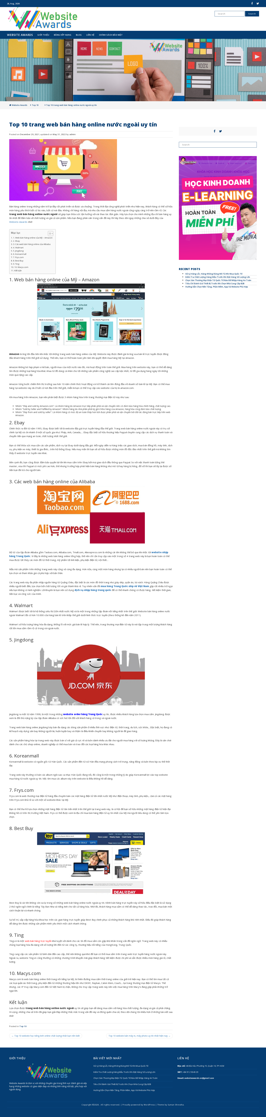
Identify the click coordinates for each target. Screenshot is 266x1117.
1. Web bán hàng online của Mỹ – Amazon (32, 237)
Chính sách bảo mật (111, 34)
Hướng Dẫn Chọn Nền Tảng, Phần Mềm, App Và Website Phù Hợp (216, 286)
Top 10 (35, 105)
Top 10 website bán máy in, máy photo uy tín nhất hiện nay (139, 1035)
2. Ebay (16, 241)
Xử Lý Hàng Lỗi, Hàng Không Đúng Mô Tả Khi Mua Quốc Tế (213, 273)
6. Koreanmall (19, 254)
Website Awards (20, 35)
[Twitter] (256, 3)
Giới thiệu (43, 34)
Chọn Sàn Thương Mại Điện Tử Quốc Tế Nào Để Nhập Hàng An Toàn (218, 280)
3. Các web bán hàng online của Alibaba (31, 244)
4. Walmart (18, 247)
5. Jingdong (18, 250)
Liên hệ (90, 34)
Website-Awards (18, 221)
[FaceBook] (250, 3)
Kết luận (18, 270)
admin (72, 134)
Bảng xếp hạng (62, 34)
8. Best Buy (18, 260)
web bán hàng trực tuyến (38, 940)
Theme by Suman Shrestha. (170, 1104)
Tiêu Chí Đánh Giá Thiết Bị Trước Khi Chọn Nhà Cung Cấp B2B (214, 283)
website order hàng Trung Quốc (83, 714)
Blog (79, 34)
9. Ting (16, 263)
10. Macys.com (21, 267)
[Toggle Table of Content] (49, 233)
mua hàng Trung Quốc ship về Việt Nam (125, 586)
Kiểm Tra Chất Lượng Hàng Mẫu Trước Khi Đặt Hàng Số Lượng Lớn (217, 277)
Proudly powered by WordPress (139, 1104)
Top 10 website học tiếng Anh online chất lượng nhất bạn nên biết (46, 1035)
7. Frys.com (18, 257)
